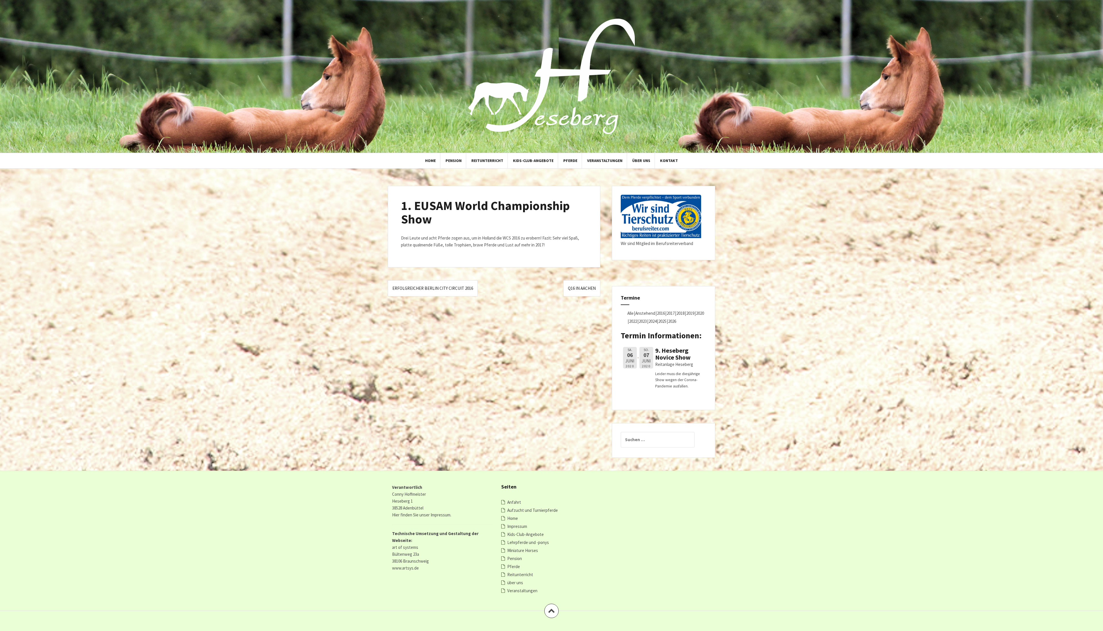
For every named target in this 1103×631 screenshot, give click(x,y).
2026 (672, 321)
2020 (700, 313)
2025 (662, 321)
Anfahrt (514, 502)
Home (430, 160)
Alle (630, 313)
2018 (680, 313)
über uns (641, 160)
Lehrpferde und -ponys (528, 542)
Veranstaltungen (604, 160)
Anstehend (645, 313)
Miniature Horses (522, 550)
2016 (661, 313)
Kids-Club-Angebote (533, 160)
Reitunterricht (487, 160)
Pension (454, 160)
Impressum (517, 526)
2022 (633, 321)
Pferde (570, 160)
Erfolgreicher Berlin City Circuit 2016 (432, 288)
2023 (643, 321)
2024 (653, 321)
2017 (671, 313)
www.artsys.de (405, 568)
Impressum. (441, 515)
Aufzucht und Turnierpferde (532, 510)
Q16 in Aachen (582, 288)
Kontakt (669, 160)
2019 (690, 313)
